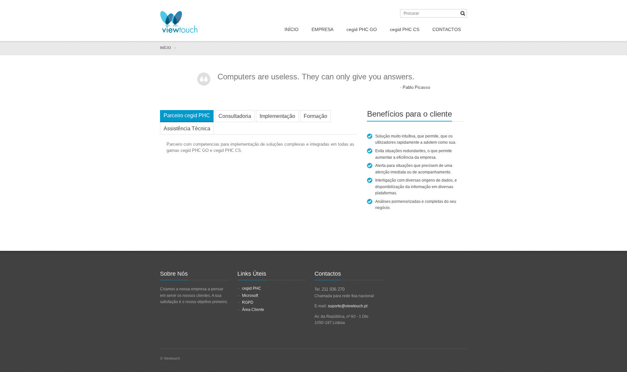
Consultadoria (234, 116)
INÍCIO (291, 29)
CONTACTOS (446, 29)
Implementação (277, 116)
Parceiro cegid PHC (187, 115)
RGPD (247, 302)
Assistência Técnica (187, 128)
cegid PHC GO (361, 29)
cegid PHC (251, 288)
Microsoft (250, 295)
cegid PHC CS (404, 29)
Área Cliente (253, 309)
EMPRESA (322, 29)
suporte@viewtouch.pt (347, 306)
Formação (315, 116)
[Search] (463, 13)
